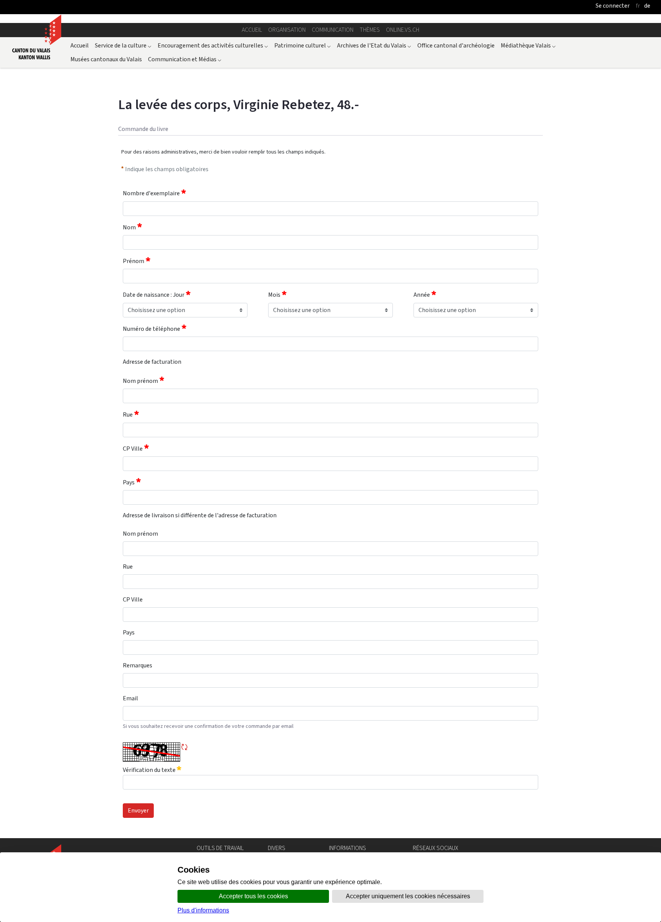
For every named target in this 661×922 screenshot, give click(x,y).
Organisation (287, 30)
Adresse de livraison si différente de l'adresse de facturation (200, 515)
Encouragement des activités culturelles (213, 45)
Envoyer (138, 810)
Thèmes (370, 30)
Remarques (137, 665)
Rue (128, 415)
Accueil (252, 30)
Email (130, 698)
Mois (274, 295)
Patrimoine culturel (302, 45)
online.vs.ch (402, 30)
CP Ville (133, 449)
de (647, 6)
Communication (332, 30)
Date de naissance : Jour (153, 295)
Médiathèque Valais (528, 45)
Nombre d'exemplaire (151, 194)
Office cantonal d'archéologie (456, 45)
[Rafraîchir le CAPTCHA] (184, 747)
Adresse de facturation (152, 362)
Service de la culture (123, 45)
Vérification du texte (150, 770)
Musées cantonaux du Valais (106, 59)
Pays (129, 482)
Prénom (133, 261)
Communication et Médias (184, 59)
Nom (129, 227)
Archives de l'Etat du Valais (374, 45)
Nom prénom (140, 381)
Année (422, 295)
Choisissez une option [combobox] (156, 310)
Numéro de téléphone (151, 329)
